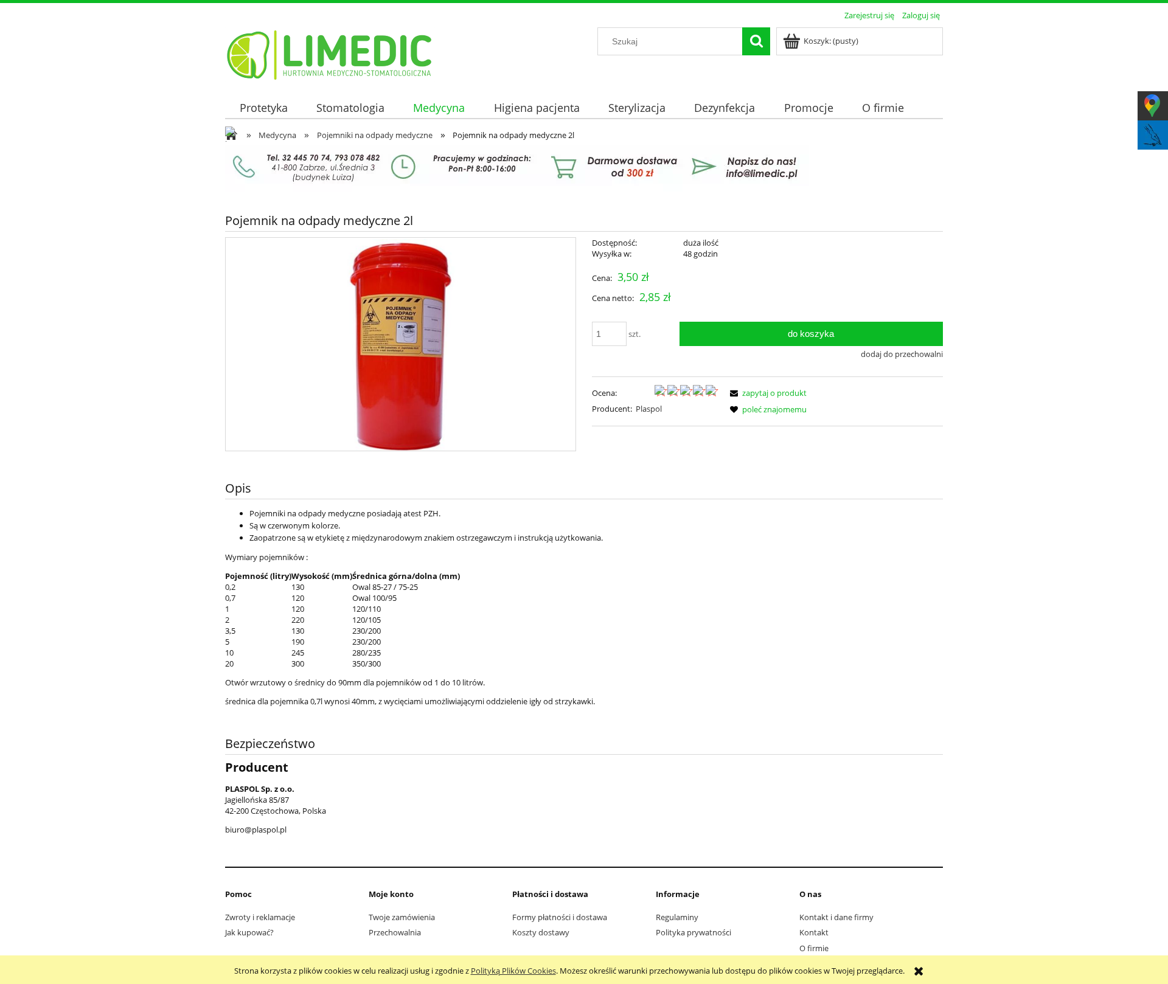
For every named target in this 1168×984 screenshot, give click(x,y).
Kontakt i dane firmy (836, 917)
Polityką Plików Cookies (513, 970)
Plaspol (649, 408)
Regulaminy (677, 917)
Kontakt (814, 932)
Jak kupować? (249, 932)
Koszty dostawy (540, 932)
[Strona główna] (330, 53)
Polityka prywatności (693, 932)
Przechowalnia (395, 932)
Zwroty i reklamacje (260, 917)
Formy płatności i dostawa (559, 917)
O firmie (814, 948)
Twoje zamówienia (402, 917)
